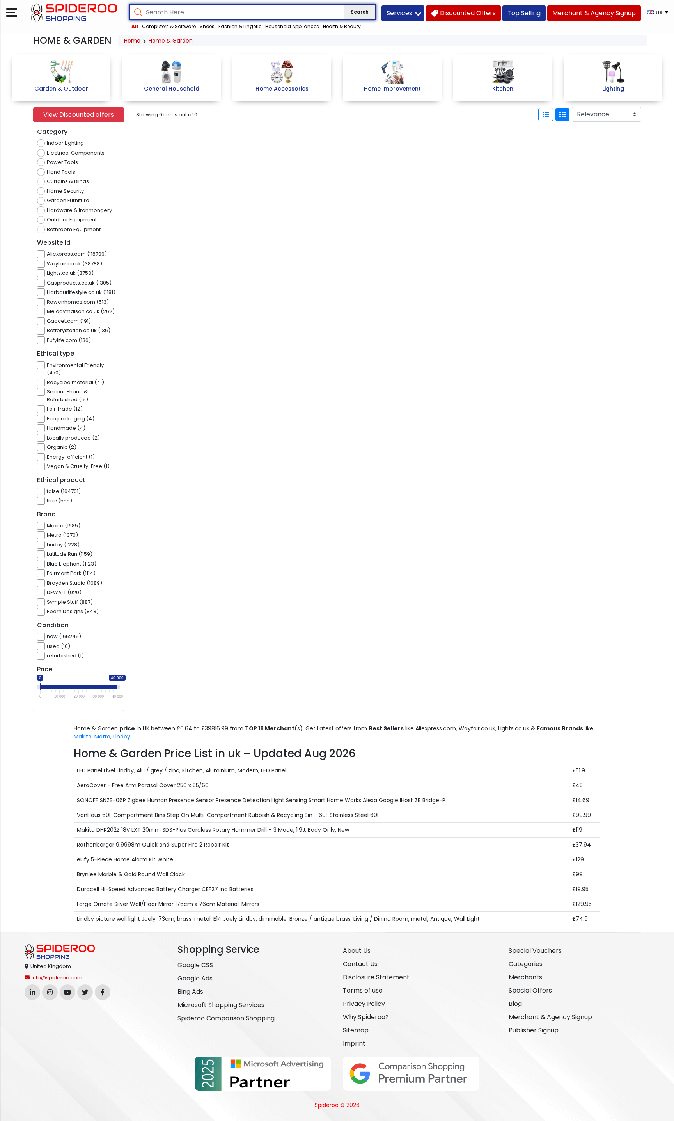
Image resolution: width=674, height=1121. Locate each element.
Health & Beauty (342, 26)
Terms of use (363, 990)
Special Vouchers (535, 950)
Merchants (525, 977)
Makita (83, 736)
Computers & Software (169, 26)
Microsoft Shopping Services (220, 1004)
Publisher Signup (534, 1030)
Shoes (207, 26)
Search (360, 12)
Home (132, 40)
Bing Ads (190, 991)
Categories (526, 963)
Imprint (354, 1043)
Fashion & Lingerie (239, 26)
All (134, 26)
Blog (515, 1003)
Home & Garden (171, 40)
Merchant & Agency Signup (550, 1016)
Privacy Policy (364, 1003)
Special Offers (530, 990)
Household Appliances (292, 26)
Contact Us (360, 963)
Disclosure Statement (376, 977)
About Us (357, 950)
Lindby (121, 736)
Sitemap (356, 1030)
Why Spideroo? (366, 1016)
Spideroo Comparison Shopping (226, 1018)
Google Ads (195, 978)
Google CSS (195, 965)
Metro (102, 736)
